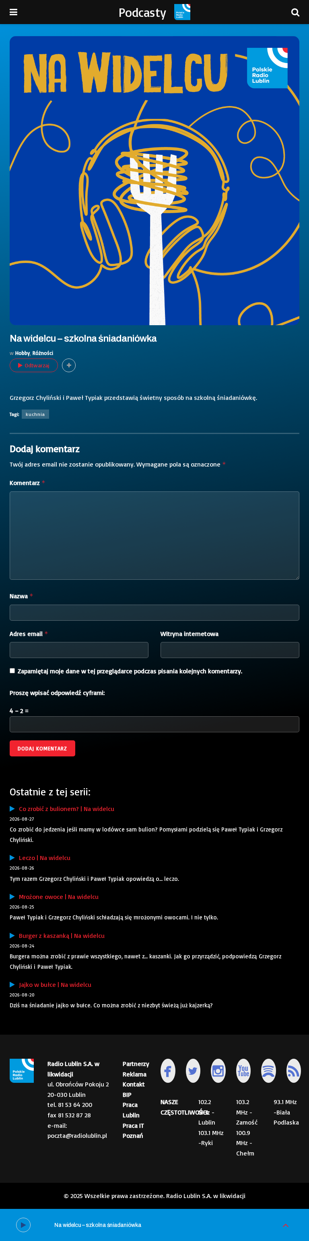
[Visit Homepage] (182, 12)
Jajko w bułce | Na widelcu (53, 984)
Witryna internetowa (189, 634)
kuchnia (35, 414)
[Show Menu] (13, 12)
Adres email (29, 634)
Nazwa (21, 596)
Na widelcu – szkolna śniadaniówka (98, 1225)
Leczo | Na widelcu (42, 858)
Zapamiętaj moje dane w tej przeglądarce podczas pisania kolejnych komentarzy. (130, 671)
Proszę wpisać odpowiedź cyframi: (57, 693)
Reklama (134, 1074)
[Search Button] (295, 12)
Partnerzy (136, 1064)
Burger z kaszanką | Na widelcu (60, 935)
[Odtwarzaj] (23, 1225)
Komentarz (27, 483)
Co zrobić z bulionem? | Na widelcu (64, 809)
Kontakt (134, 1084)
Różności (43, 353)
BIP (127, 1094)
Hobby (22, 353)
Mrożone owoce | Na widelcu (57, 897)
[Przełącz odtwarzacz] (285, 1225)
